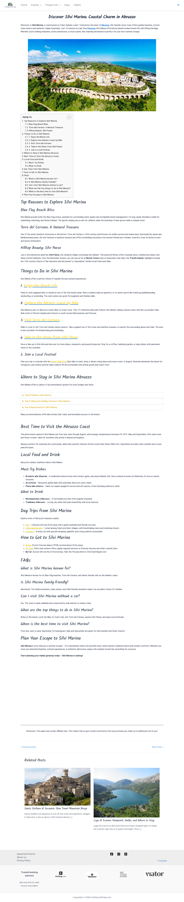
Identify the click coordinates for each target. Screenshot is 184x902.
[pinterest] (126, 854)
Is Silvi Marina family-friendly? (42, 182)
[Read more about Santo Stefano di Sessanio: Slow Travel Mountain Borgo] (57, 786)
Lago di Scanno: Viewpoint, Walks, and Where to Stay (124, 821)
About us (21, 857)
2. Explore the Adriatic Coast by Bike (45, 140)
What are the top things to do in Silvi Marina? (50, 188)
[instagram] (119, 854)
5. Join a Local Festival (39, 150)
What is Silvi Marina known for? (43, 178)
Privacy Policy (23, 860)
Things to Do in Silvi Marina (36, 134)
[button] (40, 5)
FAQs (26, 175)
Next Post (158, 747)
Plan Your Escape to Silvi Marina (39, 195)
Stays (67, 5)
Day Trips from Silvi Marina (36, 169)
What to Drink (35, 166)
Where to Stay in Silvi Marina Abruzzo (41, 153)
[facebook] (112, 854)
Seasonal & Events (26, 854)
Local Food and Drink (33, 159)
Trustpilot (162, 861)
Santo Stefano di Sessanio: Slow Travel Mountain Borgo (55, 809)
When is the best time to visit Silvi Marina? (48, 191)
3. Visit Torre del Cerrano (40, 143)
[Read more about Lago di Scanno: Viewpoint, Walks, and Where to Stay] (127, 792)
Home (24, 5)
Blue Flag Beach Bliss (38, 124)
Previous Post (28, 747)
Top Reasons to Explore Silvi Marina (40, 121)
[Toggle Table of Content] (68, 117)
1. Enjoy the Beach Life (39, 137)
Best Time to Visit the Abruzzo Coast (41, 156)
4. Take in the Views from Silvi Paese (45, 146)
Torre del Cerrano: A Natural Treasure (46, 127)
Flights (77, 5)
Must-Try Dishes (36, 162)
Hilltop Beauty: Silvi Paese (40, 130)
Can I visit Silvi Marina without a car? (46, 185)
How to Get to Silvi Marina (36, 172)
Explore (35, 5)
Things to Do (51, 5)
